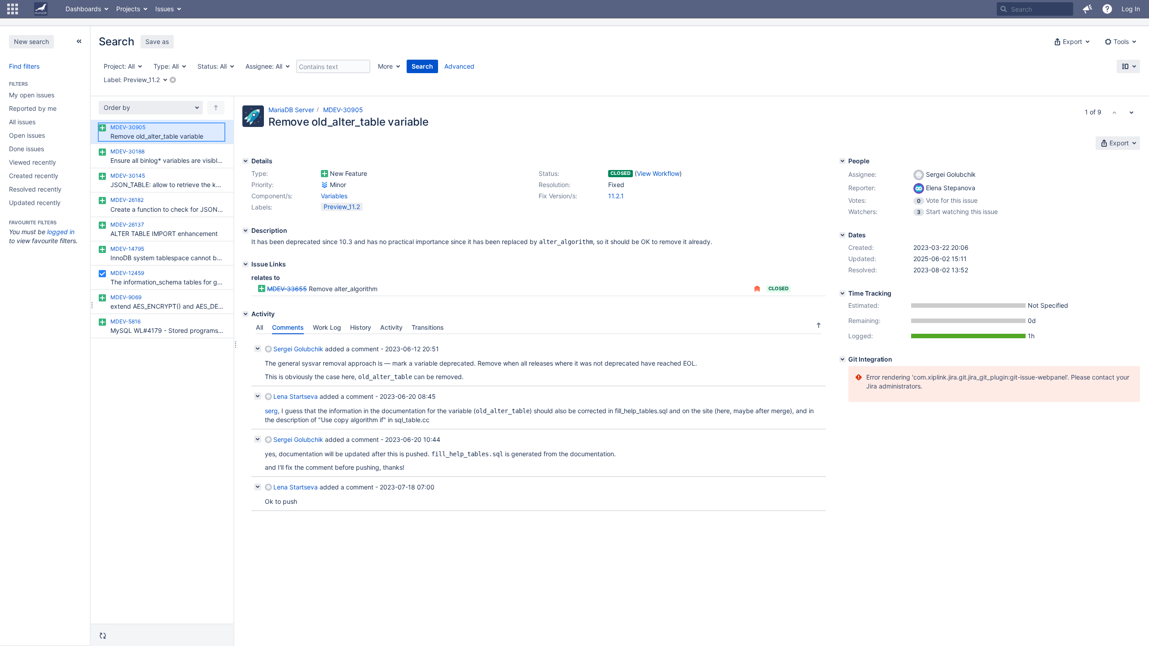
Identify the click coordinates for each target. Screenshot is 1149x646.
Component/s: (272, 196)
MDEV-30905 (343, 109)
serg (271, 411)
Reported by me (33, 108)
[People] (842, 161)
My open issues (31, 95)
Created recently (33, 175)
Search (422, 66)
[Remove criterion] (172, 79)
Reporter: (862, 188)
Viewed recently (32, 162)
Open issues (27, 135)
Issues (164, 9)
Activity (391, 327)
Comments (288, 327)
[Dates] (842, 235)
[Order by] (215, 107)
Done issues (26, 149)
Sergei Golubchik (298, 349)
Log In (1131, 9)
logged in (61, 232)
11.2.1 (616, 196)
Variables (334, 196)
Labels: (261, 207)
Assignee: (862, 174)
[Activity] (245, 314)
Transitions (428, 327)
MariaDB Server (291, 109)
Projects (128, 9)
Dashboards (83, 9)
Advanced (459, 66)
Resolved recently (35, 189)
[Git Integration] (842, 359)
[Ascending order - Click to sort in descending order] (818, 325)
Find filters (24, 66)
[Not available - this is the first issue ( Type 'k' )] (1114, 112)
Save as (157, 41)
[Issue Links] (245, 264)
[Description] (245, 230)
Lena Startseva (295, 396)
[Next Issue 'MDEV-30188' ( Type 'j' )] (1131, 112)
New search (31, 41)
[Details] (245, 161)
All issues (22, 122)
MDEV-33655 (287, 288)
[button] (12, 9)
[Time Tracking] (842, 293)
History (360, 327)
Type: (259, 173)
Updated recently (35, 202)
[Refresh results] (102, 635)
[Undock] (79, 41)
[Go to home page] (41, 9)
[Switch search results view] (1128, 66)
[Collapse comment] (257, 348)
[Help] (1107, 9)
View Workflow (658, 173)
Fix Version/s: (558, 196)
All (259, 327)
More (385, 66)
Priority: (262, 184)
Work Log (327, 327)
